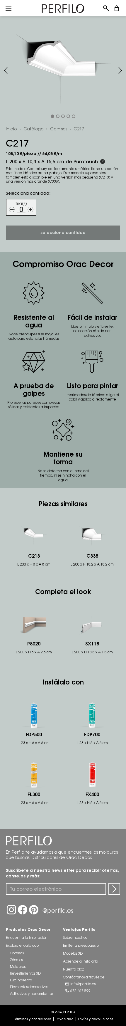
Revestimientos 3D (25, 973)
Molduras (17, 966)
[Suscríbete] (114, 889)
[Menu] (8, 8)
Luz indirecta (21, 980)
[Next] (120, 70)
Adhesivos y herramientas (31, 993)
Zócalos (16, 960)
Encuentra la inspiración (26, 937)
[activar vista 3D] (63, 70)
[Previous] (6, 70)
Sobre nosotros (75, 937)
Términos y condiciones (32, 1019)
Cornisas (58, 128)
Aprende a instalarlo (80, 961)
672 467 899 (80, 990)
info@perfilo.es (83, 984)
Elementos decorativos (29, 987)
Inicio (11, 128)
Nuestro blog (73, 969)
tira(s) (21, 203)
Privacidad (65, 1019)
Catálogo (33, 128)
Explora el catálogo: (23, 945)
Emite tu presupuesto (81, 945)
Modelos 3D (73, 953)
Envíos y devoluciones (95, 1019)
